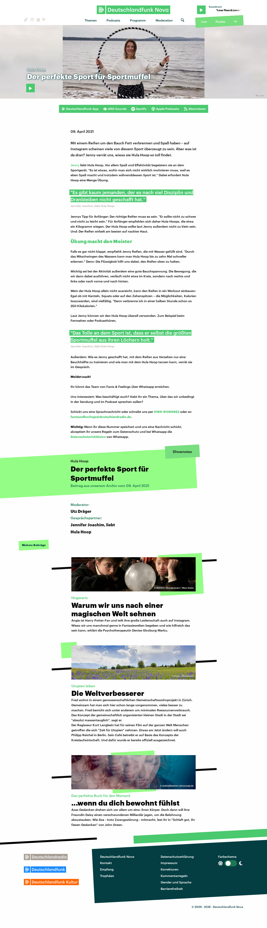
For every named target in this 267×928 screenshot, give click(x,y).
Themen (91, 20)
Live (204, 21)
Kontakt (106, 863)
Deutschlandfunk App (82, 108)
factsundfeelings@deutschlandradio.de (101, 417)
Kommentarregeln (174, 876)
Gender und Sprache (176, 882)
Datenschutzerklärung (177, 856)
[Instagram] (31, 20)
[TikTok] (25, 20)
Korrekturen (169, 869)
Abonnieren (197, 108)
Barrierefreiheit (172, 888)
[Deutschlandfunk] (44, 20)
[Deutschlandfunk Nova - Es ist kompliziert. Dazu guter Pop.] (133, 9)
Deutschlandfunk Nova (117, 856)
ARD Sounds (117, 108)
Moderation (164, 20)
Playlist (220, 21)
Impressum (169, 863)
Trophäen (107, 876)
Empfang (107, 869)
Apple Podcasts (167, 108)
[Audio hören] (30, 88)
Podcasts (113, 20)
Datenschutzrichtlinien (88, 436)
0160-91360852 (166, 411)
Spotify (141, 108)
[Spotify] (38, 20)
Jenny (75, 165)
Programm (138, 20)
